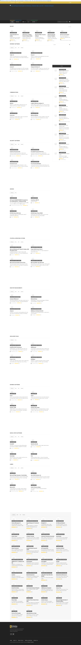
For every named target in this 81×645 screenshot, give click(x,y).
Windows (17, 21)
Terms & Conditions (28, 640)
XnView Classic (44, 599)
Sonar (11, 395)
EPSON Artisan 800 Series (15, 213)
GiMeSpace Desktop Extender (37, 310)
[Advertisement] (30, 82)
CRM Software (12, 393)
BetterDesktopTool (30, 574)
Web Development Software (15, 345)
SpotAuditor (58, 536)
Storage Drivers (62, 69)
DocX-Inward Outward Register (33, 587)
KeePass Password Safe (15, 151)
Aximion (13, 574)
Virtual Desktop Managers (61, 559)
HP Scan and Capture (52, 34)
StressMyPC (44, 561)
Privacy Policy (20, 640)
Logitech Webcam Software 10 (37, 103)
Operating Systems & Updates (15, 247)
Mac (23, 21)
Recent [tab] (62, 66)
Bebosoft (13, 363)
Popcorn (32, 54)
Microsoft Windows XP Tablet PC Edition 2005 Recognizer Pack (19, 250)
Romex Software (63, 83)
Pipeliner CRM (13, 407)
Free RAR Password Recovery (37, 151)
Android (33, 21)
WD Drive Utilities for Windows (64, 70)
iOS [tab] (18, 47)
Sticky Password (15, 548)
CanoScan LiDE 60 (60, 548)
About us (17, 2)
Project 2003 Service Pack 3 (36, 249)
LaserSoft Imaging (14, 40)
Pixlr (33, 460)
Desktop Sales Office (35, 407)
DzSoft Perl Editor (15, 587)
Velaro (32, 395)
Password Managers (14, 149)
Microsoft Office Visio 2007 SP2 (37, 262)
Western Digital (63, 75)
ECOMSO (34, 479)
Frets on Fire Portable (16, 613)
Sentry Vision (14, 536)
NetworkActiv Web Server (61, 574)
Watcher (11, 103)
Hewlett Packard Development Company (53, 40)
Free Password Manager (36, 163)
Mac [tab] (15, 47)
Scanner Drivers (13, 32)
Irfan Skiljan (34, 446)
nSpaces (12, 310)
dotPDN (13, 448)
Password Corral (13, 163)
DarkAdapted (29, 561)
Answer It (12, 66)
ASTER (57, 561)
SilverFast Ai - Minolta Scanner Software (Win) (15, 35)
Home (12, 21)
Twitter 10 (12, 54)
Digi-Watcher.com (14, 107)
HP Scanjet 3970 (44, 548)
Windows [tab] (12, 47)
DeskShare (34, 119)
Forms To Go (12, 359)
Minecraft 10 (12, 487)
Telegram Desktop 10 (35, 66)
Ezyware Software (35, 351)
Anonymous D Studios (36, 491)
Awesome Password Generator (47, 536)
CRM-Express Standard (46, 587)
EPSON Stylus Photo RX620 (37, 213)
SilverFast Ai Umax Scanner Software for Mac (63, 126)
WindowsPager (34, 298)
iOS (28, 21)
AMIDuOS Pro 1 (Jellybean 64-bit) (18, 562)
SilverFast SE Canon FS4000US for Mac (64, 154)
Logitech (34, 107)
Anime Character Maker (36, 487)
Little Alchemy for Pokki (31, 613)
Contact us (21, 2)
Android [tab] (22, 47)
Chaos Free (58, 587)
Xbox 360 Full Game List (36, 475)
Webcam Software (13, 101)
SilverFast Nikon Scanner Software (27, 35)
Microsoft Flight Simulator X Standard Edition (62, 600)
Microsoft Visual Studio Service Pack (17, 262)
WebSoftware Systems (15, 351)
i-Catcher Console (30, 536)
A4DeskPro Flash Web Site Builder (47, 575)
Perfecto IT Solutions (31, 642)
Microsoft (13, 254)
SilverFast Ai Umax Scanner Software (64, 35)
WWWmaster (33, 347)
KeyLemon (12, 115)
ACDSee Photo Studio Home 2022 (33, 600)
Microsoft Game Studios (15, 491)
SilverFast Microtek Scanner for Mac (64, 145)
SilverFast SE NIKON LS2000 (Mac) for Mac (64, 135)
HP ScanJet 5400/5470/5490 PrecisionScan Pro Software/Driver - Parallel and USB (19, 201)
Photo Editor (14, 599)
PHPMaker (33, 359)
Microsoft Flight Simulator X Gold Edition (18, 475)
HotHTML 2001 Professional (16, 347)
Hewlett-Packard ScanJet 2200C (32, 549)
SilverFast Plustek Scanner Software (39, 35)
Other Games (12, 473)
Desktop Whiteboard (14, 298)
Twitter (12, 59)
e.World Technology (35, 363)
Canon (33, 202)
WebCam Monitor (34, 115)
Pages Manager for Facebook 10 (33, 524)
